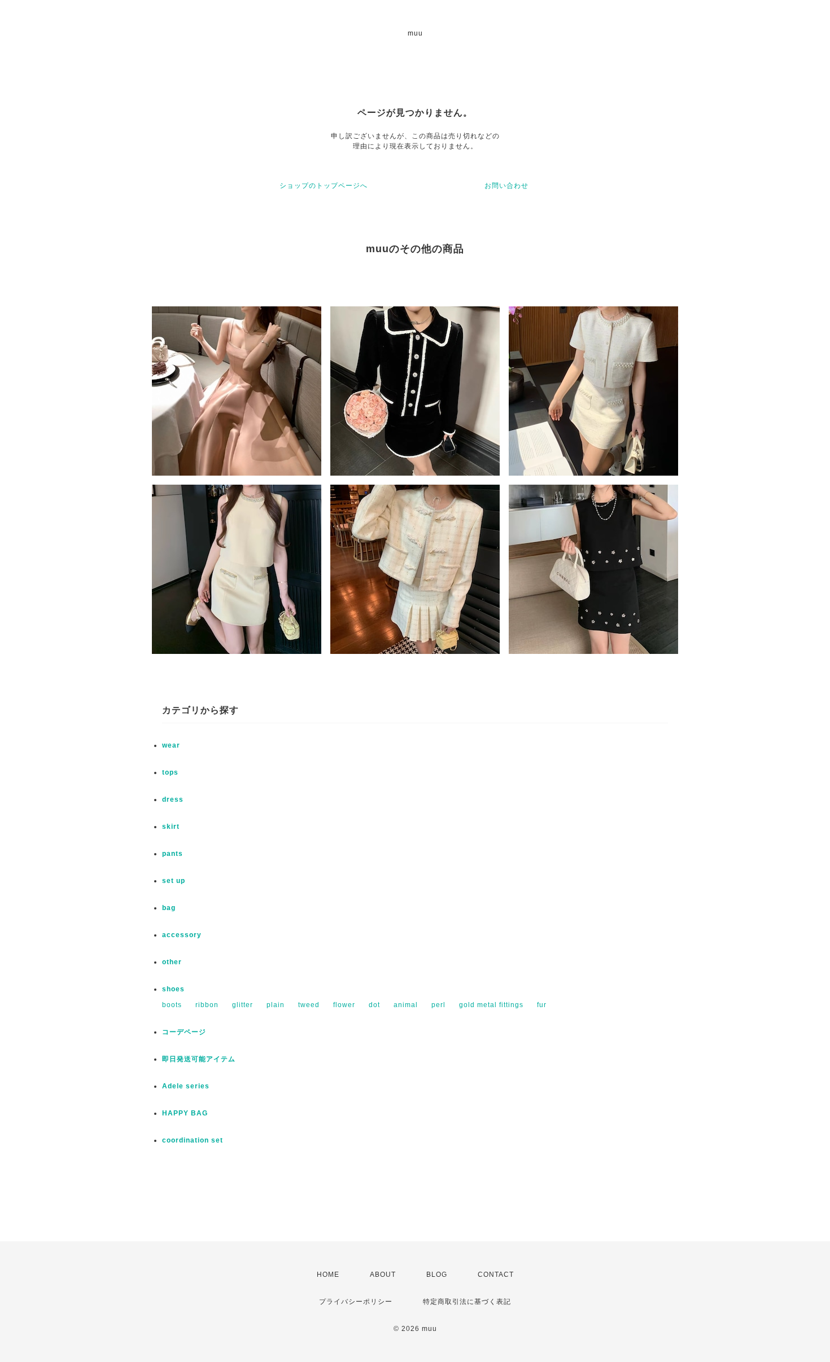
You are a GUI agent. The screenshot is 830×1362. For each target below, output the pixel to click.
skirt (171, 827)
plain (276, 1005)
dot (374, 1005)
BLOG (436, 1274)
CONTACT (496, 1274)
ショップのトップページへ (323, 186)
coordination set (196, 1140)
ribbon (207, 1005)
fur (542, 1005)
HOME (328, 1274)
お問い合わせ (506, 186)
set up (173, 881)
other (172, 962)
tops (170, 772)
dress (173, 799)
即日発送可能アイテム (198, 1059)
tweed (309, 1005)
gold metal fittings (491, 1005)
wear (171, 745)
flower (344, 1005)
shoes (173, 989)
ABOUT (383, 1274)
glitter (242, 1005)
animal (406, 1005)
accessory (182, 935)
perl (438, 1005)
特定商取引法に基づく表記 (467, 1302)
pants (172, 854)
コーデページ (184, 1032)
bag (169, 908)
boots (172, 1005)
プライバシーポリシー (355, 1302)
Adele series (185, 1086)
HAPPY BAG (185, 1113)
